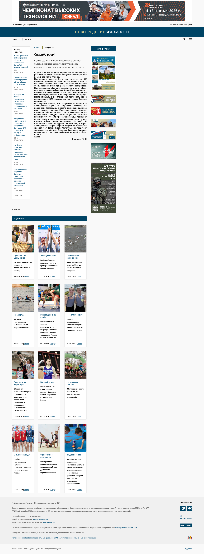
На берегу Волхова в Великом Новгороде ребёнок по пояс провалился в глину (20, 152)
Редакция (188, 549)
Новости (16, 39)
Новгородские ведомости (126, 527)
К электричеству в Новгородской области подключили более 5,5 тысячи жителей (21, 61)
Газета (28, 39)
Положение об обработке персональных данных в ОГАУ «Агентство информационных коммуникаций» (54, 538)
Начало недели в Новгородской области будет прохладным (20, 80)
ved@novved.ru (49, 522)
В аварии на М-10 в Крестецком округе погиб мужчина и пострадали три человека (20, 101)
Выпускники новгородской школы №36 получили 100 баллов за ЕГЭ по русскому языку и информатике (20, 127)
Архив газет (103, 49)
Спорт (37, 47)
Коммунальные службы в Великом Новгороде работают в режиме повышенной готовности (20, 177)
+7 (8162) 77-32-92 (40, 519)
